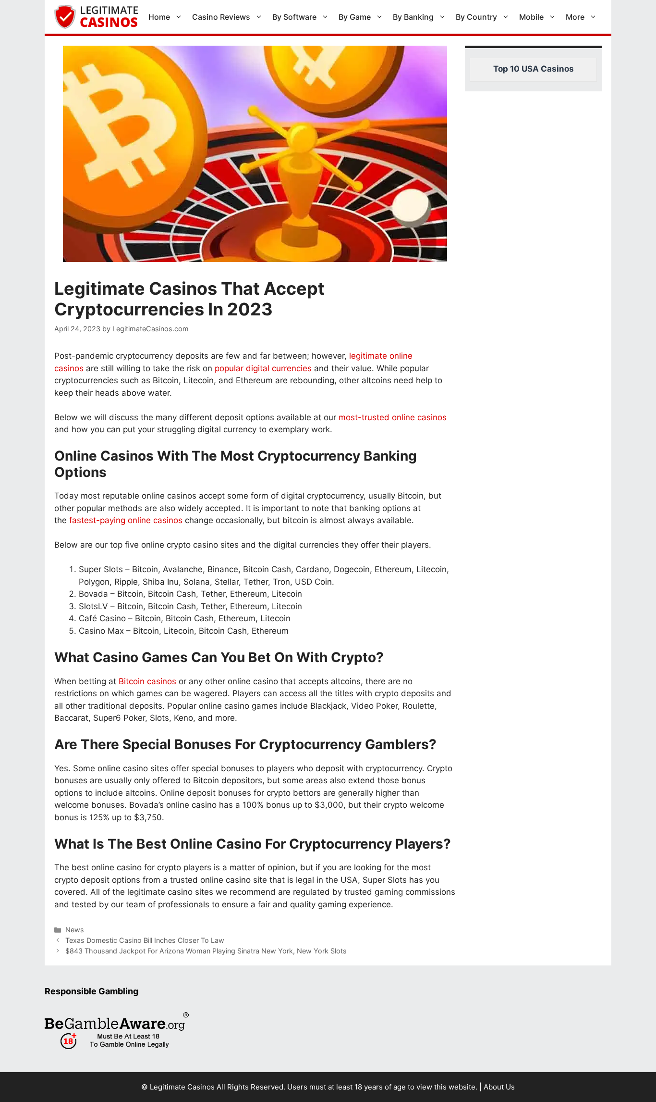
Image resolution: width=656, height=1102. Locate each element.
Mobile (531, 17)
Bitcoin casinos (147, 681)
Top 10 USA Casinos (533, 69)
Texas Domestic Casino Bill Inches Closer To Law (144, 940)
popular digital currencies (263, 368)
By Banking (413, 17)
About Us (499, 1086)
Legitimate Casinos (182, 1086)
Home (159, 17)
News (74, 930)
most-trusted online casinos (393, 417)
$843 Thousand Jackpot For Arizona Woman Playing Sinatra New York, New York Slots (206, 951)
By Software (294, 17)
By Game (355, 17)
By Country (476, 17)
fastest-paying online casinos (125, 520)
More (575, 17)
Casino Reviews (221, 17)
